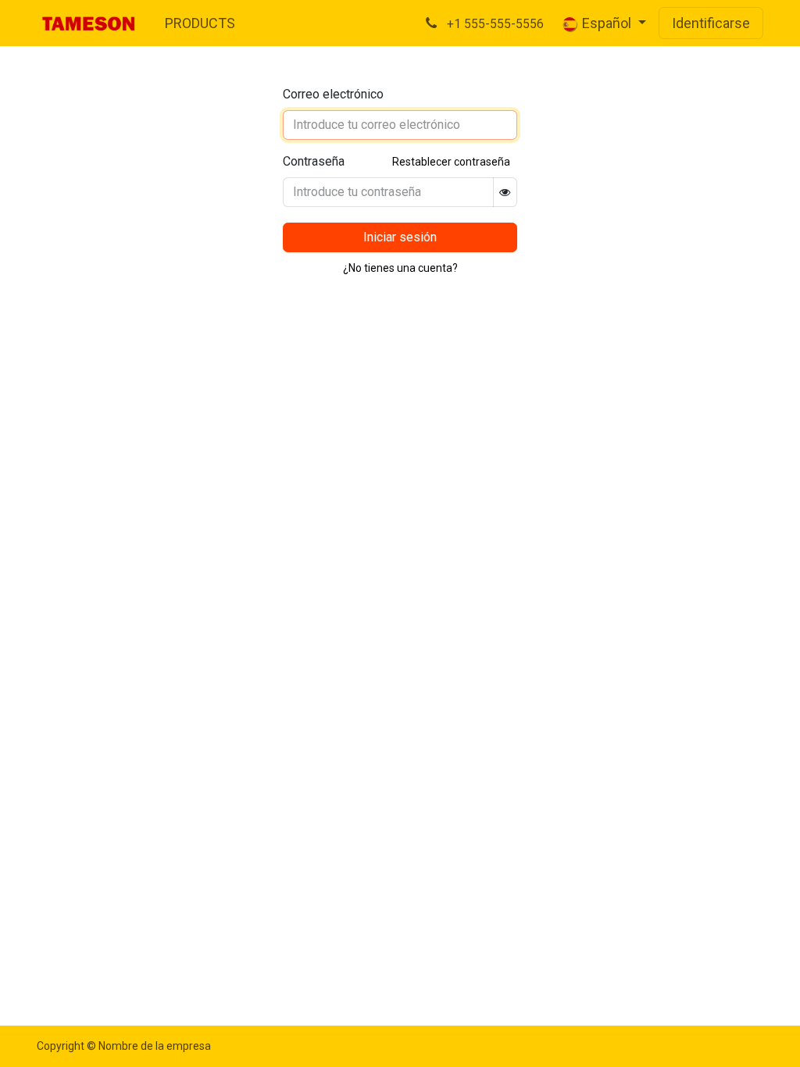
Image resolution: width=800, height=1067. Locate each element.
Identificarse (711, 23)
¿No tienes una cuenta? (400, 268)
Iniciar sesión (400, 237)
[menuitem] (200, 23)
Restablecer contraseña (451, 161)
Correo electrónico (333, 94)
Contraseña (314, 161)
